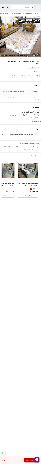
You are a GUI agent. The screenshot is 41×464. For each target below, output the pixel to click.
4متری (36, 76)
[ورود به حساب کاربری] (7, 7)
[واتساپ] (3, 453)
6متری (28, 76)
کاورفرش (25, 150)
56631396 (37, 13)
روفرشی (31, 147)
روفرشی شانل (15, 147)
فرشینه (31, 150)
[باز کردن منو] (37, 7)
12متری (13, 76)
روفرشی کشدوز (7, 147)
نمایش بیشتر (37, 100)
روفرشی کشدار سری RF (26, 143)
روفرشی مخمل (24, 147)
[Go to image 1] (4, 55)
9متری (21, 76)
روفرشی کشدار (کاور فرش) (16, 13)
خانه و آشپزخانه (28, 13)
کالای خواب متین (32, 67)
